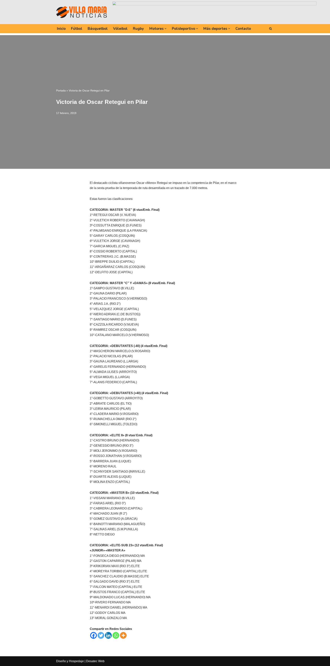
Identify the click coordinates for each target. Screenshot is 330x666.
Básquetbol (98, 28)
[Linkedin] (108, 635)
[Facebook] (93, 635)
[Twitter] (101, 635)
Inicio (61, 28)
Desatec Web (95, 661)
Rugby (138, 28)
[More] (123, 635)
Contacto (243, 28)
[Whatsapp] (115, 635)
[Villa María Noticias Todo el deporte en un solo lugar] (81, 12)
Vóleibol (120, 28)
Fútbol (76, 28)
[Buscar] (270, 28)
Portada (61, 90)
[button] (166, 29)
